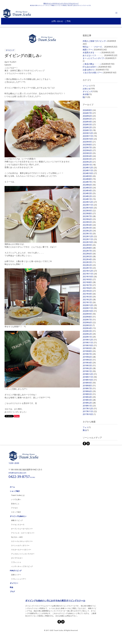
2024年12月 (90, 167)
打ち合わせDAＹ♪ (90, 66)
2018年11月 (90, 377)
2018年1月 (89, 405)
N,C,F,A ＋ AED (17, 537)
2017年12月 (90, 408)
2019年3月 (89, 365)
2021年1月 (89, 302)
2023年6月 (89, 219)
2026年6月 (89, 116)
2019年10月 (90, 345)
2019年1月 (89, 371)
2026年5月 (89, 118)
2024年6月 (89, 184)
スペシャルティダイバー (20, 545)
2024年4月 (89, 190)
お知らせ (89, 88)
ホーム (12, 487)
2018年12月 (90, 374)
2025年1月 (89, 164)
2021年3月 (89, 296)
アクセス (14, 508)
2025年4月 (89, 156)
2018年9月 (89, 382)
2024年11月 (90, 170)
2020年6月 (89, 322)
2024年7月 (89, 182)
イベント (89, 85)
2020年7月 (89, 319)
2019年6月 (89, 357)
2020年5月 (89, 325)
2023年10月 (90, 207)
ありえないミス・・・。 (93, 55)
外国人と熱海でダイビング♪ (95, 41)
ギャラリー (14, 583)
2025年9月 (89, 141)
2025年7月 (89, 147)
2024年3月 (89, 193)
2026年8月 (89, 110)
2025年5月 (89, 153)
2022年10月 (90, 242)
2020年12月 (90, 305)
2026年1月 (89, 130)
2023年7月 (89, 216)
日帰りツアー (16, 575)
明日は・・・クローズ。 (93, 46)
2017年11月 (90, 411)
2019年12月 (90, 339)
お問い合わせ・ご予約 (61, 21)
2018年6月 (89, 391)
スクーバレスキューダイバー (22, 541)
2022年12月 (90, 236)
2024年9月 (89, 176)
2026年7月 (89, 113)
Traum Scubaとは (18, 495)
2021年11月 (90, 273)
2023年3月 (89, 227)
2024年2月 (89, 196)
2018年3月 (89, 400)
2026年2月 (89, 127)
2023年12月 (90, 202)
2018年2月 (89, 402)
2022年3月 (89, 262)
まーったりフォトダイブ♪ (94, 58)
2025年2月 (89, 162)
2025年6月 (89, 150)
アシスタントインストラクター (22, 554)
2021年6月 (89, 288)
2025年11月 (90, 136)
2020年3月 (89, 331)
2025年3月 (89, 159)
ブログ (12, 591)
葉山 (86, 430)
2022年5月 (89, 256)
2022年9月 (89, 245)
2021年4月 (89, 293)
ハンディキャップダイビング (22, 566)
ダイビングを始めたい (18, 516)
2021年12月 (90, 271)
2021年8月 (89, 282)
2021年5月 (89, 291)
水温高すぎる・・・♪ (92, 52)
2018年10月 (90, 380)
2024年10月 (90, 173)
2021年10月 (90, 276)
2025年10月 (90, 139)
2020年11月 (90, 308)
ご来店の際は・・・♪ (92, 64)
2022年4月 (89, 259)
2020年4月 (89, 328)
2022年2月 (89, 265)
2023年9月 (89, 210)
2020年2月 (89, 334)
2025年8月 (89, 144)
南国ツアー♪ (88, 49)
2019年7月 (89, 354)
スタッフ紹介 (16, 512)
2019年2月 (89, 368)
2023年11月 (90, 205)
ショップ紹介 (15, 491)
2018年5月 (89, 394)
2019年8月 (89, 351)
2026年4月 (89, 121)
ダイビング (10, 50)
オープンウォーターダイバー (22, 529)
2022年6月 (89, 253)
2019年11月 (90, 342)
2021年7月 (89, 285)
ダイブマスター (17, 558)
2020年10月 (90, 311)
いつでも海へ (16, 499)
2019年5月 (89, 359)
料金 (11, 587)
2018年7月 (89, 388)
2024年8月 (89, 179)
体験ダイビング (17, 520)
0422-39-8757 (22, 476)
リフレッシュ (16, 562)
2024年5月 (89, 187)
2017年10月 (89, 414)
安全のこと (15, 503)
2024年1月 (89, 199)
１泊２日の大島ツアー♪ (93, 72)
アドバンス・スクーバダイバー (22, 533)
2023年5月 (89, 222)
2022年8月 (89, 248)
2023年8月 (89, 213)
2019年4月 (89, 362)
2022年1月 (89, 268)
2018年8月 (89, 385)
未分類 (87, 94)
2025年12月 (90, 133)
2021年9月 (89, 279)
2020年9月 (89, 314)
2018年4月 (89, 397)
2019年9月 (89, 348)
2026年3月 (89, 124)
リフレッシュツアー (18, 579)
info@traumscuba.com (17, 473)
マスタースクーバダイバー (21, 549)
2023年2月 (89, 230)
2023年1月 (89, 233)
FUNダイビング (16, 570)
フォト (87, 427)
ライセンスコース (17, 524)
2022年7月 (89, 250)
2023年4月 (89, 225)
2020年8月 (89, 316)
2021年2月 (89, 299)
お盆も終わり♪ (89, 69)
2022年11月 (90, 239)
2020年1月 (89, 336)
